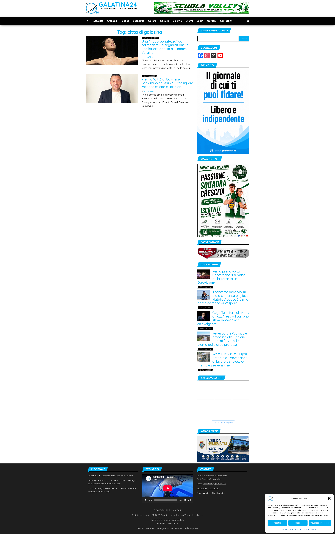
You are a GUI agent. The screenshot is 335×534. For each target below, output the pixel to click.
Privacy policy (203, 493)
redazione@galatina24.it (214, 483)
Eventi (189, 20)
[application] (167, 488)
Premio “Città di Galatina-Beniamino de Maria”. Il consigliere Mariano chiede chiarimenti (167, 83)
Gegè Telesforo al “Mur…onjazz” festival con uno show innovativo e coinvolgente (223, 318)
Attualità (98, 20)
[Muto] (185, 500)
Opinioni (211, 20)
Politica (125, 20)
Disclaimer (214, 488)
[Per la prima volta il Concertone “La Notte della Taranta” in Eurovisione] (203, 274)
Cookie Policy (287, 529)
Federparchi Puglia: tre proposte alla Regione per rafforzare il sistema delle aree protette (222, 339)
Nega (297, 523)
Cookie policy (218, 493)
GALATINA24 (118, 4)
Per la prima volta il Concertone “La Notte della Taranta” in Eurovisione (221, 277)
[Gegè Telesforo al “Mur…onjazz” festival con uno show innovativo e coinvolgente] (203, 315)
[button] (329, 498)
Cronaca (112, 20)
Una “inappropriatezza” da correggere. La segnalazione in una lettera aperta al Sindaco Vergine (165, 47)
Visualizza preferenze (320, 523)
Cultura (152, 20)
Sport (200, 20)
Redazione (149, 57)
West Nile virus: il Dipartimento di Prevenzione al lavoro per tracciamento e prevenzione (223, 359)
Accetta (277, 523)
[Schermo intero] (189, 500)
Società (164, 20)
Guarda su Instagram (223, 423)
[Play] (145, 500)
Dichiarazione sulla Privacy (305, 529)
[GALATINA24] (87, 21)
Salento (177, 20)
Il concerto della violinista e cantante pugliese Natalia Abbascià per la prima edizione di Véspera (222, 297)
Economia (138, 20)
